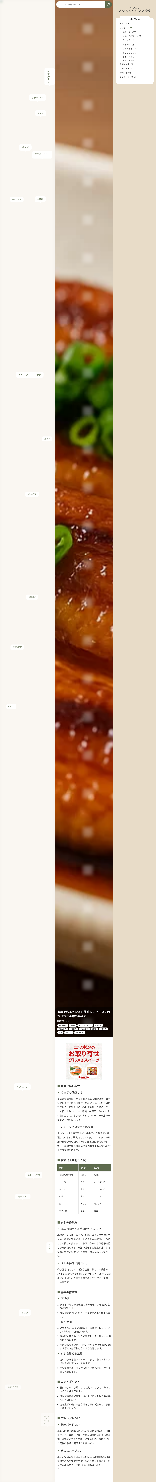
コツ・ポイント (129, 48)
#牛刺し (49, 1247)
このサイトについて (128, 68)
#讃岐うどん (22, 1196)
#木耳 (25, 147)
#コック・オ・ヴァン (46, 1420)
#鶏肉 (73, 1025)
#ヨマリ (47, 439)
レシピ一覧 (124, 28)
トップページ (125, 23)
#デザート (37, 97)
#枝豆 (25, 1312)
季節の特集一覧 (126, 64)
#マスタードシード (41, 154)
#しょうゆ (84, 1029)
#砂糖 (94, 1029)
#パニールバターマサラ (29, 374)
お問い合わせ (125, 72)
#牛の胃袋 (32, 494)
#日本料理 (62, 1025)
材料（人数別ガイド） (132, 36)
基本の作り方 (128, 44)
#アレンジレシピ (85, 1025)
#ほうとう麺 (13, 1387)
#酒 (60, 1032)
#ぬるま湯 (16, 199)
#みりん (103, 1029)
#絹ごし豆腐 (34, 1175)
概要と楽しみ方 (129, 31)
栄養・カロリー (129, 57)
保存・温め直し (129, 61)
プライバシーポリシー (129, 76)
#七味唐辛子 (49, 77)
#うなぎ (98, 1025)
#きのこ (69, 1032)
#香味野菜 (17, 647)
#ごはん (73, 1029)
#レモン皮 (22, 1086)
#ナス (41, 113)
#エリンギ (62, 1029)
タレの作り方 (128, 40)
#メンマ (11, 706)
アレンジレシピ (129, 52)
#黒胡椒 (32, 597)
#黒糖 (40, 199)
